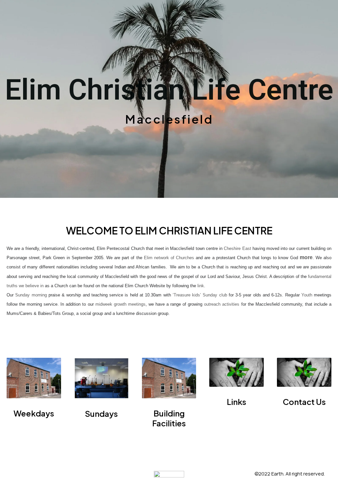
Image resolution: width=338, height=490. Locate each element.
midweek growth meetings (120, 304)
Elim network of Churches (169, 257)
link (200, 285)
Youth (307, 294)
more (306, 257)
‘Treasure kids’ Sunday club (200, 294)
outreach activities (221, 304)
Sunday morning (31, 294)
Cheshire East (237, 248)
